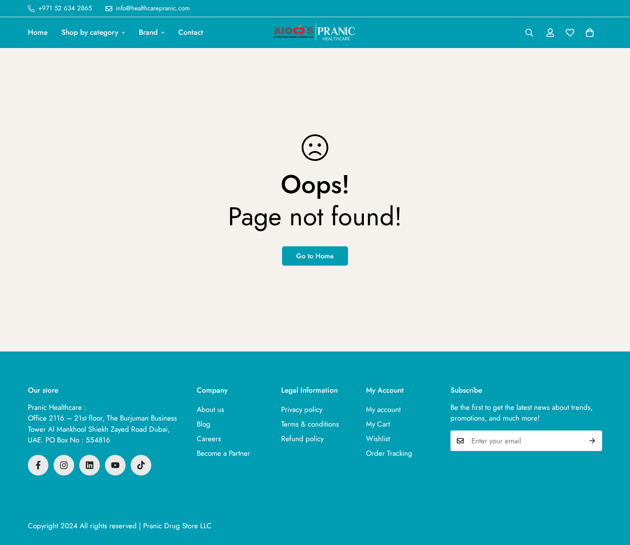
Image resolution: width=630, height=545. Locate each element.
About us (210, 409)
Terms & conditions (310, 424)
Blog (203, 424)
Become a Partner (223, 453)
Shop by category (89, 32)
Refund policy (302, 438)
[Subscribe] (592, 440)
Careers (209, 438)
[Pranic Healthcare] (315, 32)
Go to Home (315, 256)
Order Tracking (389, 453)
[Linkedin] (89, 465)
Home (38, 32)
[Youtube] (115, 465)
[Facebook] (38, 465)
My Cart (378, 424)
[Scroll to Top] (613, 498)
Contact (190, 32)
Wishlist (378, 438)
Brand (148, 32)
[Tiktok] (141, 465)
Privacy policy (301, 409)
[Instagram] (64, 465)
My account (383, 409)
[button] (590, 32)
